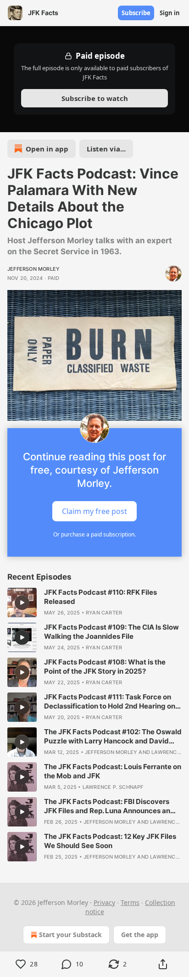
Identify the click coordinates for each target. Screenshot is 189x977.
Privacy (104, 902)
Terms (130, 902)
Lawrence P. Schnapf (113, 787)
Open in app (47, 148)
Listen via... (106, 148)
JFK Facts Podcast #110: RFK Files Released (100, 597)
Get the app (139, 934)
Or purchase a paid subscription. (94, 534)
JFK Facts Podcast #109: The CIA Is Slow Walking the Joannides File (111, 632)
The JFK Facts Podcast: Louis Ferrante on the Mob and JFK (112, 771)
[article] (94, 602)
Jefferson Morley (33, 269)
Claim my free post (94, 511)
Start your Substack (70, 934)
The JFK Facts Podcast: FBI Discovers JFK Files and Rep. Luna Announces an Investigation (107, 806)
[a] (22, 602)
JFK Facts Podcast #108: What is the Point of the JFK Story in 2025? (105, 667)
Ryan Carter (104, 612)
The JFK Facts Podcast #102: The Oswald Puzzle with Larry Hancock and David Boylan (113, 736)
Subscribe (136, 13)
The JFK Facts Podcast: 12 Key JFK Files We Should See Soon (110, 841)
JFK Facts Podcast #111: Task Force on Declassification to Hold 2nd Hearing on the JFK (109, 701)
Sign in (170, 13)
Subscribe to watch (94, 98)
